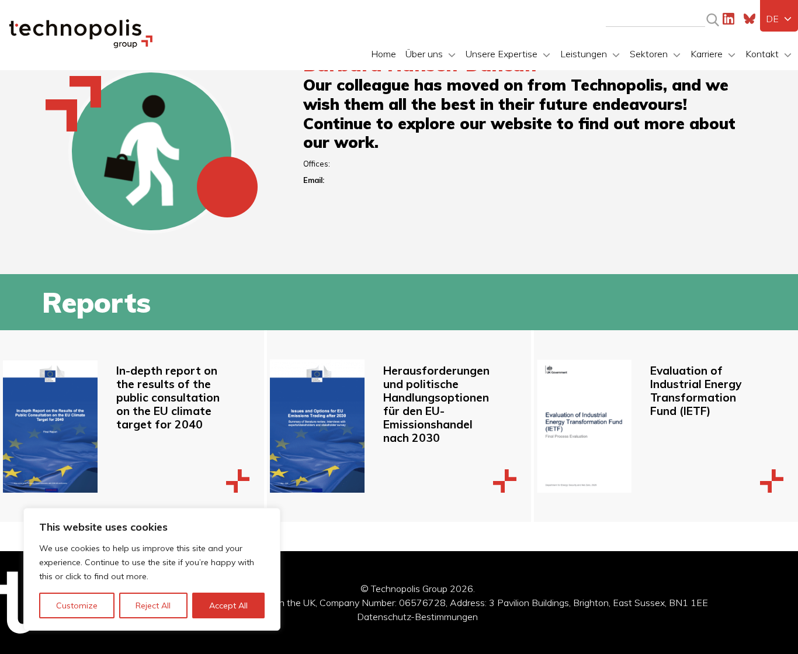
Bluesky (749, 19)
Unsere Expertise (501, 54)
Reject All (153, 605)
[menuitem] (779, 19)
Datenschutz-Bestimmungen (417, 616)
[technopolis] (80, 45)
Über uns (424, 54)
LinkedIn (728, 19)
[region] (151, 569)
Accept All (228, 605)
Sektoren (649, 54)
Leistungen (583, 54)
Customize (77, 605)
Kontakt (762, 54)
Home (383, 54)
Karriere (707, 54)
